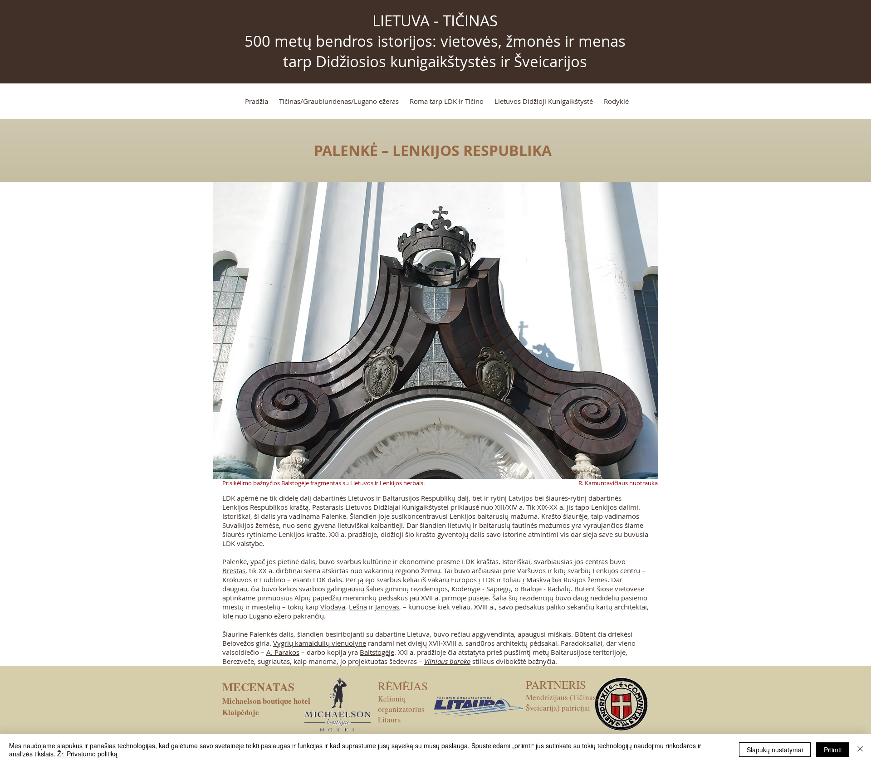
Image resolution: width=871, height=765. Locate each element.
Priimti (833, 749)
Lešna (358, 606)
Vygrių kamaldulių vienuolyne (319, 643)
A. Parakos (282, 652)
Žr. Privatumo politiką (87, 753)
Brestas (233, 570)
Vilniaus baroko (447, 661)
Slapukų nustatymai (775, 749)
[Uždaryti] (860, 749)
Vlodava (332, 606)
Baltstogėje (377, 652)
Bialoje (531, 588)
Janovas (387, 606)
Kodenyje (465, 588)
